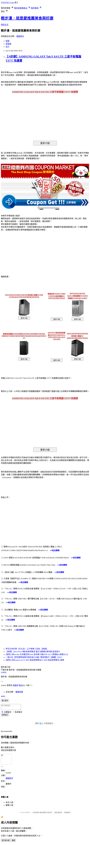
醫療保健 (19, 692)
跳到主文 (4, 25)
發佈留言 (5, 715)
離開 (13, 840)
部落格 (8, 44)
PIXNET (27, 812)
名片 (7, 47)
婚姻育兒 (20, 36)
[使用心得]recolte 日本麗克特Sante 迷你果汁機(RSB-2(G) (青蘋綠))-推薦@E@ (37, 654)
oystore (3, 672)
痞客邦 (16, 685)
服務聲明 (67, 812)
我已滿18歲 (6, 840)
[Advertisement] (21, 251)
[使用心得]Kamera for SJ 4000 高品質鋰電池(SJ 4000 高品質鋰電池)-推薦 (35, 660)
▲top (3, 696)
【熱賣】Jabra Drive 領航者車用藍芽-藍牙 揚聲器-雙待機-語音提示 (33, 652)
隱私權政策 (58, 812)
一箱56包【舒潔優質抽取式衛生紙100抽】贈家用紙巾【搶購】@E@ (34, 657)
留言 (21, 685)
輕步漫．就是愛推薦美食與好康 (27, 18)
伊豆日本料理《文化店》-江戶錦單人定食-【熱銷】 (27, 649)
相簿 (7, 41)
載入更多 (5, 700)
